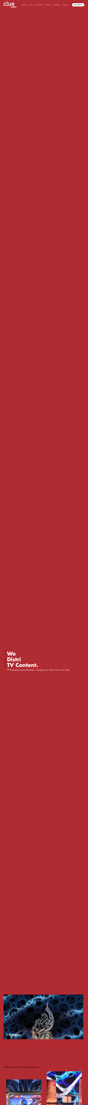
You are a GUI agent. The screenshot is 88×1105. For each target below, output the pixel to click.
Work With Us (78, 5)
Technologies (56, 5)
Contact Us (65, 5)
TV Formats (47, 5)
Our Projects (38, 5)
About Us (24, 5)
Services (31, 5)
